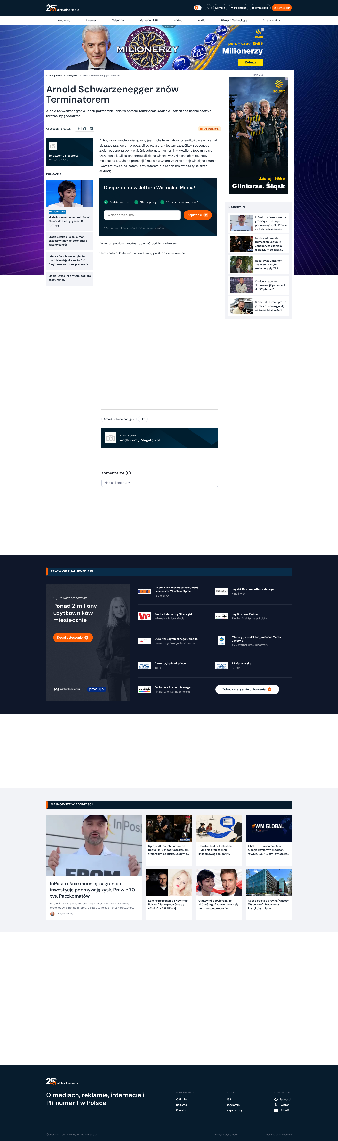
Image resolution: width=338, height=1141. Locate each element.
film (143, 419)
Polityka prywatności (226, 1134)
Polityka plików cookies (279, 1134)
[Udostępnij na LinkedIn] (91, 128)
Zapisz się (195, 215)
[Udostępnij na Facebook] (86, 128)
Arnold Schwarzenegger (119, 419)
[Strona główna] (62, 7)
